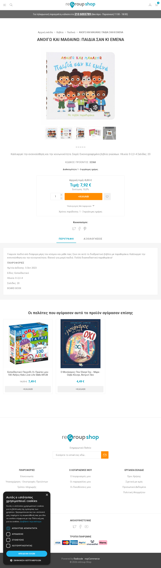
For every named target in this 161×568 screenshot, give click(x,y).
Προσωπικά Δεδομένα (134, 487)
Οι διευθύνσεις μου (80, 487)
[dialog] (26, 528)
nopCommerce (92, 558)
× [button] (47, 495)
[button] (26, 560)
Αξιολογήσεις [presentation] (93, 238)
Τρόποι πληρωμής (26, 487)
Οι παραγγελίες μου (80, 481)
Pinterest (85, 228)
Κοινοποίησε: (80, 222)
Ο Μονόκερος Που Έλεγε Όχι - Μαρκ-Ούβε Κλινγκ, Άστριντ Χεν (80, 373)
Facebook (79, 228)
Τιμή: (74, 185)
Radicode (78, 558)
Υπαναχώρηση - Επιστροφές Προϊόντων (27, 481)
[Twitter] (74, 526)
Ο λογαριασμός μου (80, 476)
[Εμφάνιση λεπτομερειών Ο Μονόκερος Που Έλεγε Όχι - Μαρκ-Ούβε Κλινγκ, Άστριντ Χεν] (80, 343)
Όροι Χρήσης (134, 476)
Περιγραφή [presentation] (66, 238)
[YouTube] (86, 526)
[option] (51, 133)
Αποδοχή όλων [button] (26, 553)
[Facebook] (80, 526)
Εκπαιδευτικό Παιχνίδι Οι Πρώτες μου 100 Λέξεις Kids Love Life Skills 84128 (27, 373)
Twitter (74, 228)
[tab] (66, 239)
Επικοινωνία (26, 476)
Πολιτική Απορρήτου (134, 492)
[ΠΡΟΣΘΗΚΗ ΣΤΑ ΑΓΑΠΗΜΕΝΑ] (107, 196)
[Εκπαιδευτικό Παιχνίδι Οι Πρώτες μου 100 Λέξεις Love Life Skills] (28, 343)
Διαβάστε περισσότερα (30, 521)
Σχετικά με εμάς (134, 481)
